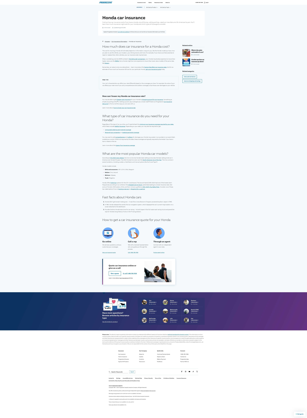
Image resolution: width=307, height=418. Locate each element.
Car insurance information (119, 41)
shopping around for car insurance (152, 99)
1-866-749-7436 (199, 3)
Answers (139, 7)
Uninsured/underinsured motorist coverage (118, 130)
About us (167, 2)
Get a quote (115, 273)
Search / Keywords (116, 372)
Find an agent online (158, 252)
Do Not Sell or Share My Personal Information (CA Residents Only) (124, 380)
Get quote (300, 414)
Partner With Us (184, 361)
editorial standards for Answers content (178, 334)
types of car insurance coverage (125, 145)
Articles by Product (151, 7)
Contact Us (183, 356)
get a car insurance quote (153, 69)
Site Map (118, 378)
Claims (150, 2)
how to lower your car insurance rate (124, 108)
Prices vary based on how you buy (148, 390)
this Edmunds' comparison (137, 59)
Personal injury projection (112, 132)
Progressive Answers (123, 359)
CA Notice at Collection (168, 378)
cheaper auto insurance (123, 99)
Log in (207, 2)
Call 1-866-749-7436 (133, 252)
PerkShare (159, 361)
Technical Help (138, 378)
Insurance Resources (181, 378)
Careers (141, 356)
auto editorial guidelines (123, 31)
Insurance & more (141, 2)
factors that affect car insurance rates (155, 67)
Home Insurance (122, 356)
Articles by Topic (164, 7)
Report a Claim (161, 356)
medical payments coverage (130, 132)
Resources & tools (158, 2)
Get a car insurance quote (109, 252)
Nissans (107, 63)
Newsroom (142, 361)
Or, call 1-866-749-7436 (130, 273)
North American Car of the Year (152, 160)
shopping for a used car (138, 189)
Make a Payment (161, 359)
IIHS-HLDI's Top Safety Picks (151, 187)
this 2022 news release (117, 158)
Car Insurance (121, 354)
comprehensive (120, 137)
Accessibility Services (128, 378)
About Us (141, 354)
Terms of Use (158, 378)
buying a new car (124, 189)
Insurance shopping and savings (192, 81)
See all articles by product (110, 322)
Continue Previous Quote (163, 354)
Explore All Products (123, 361)
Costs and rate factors (189, 76)
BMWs (117, 61)
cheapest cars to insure (135, 185)
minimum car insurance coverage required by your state (156, 124)
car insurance (124, 278)
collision (130, 137)
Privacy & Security (148, 378)
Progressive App (184, 359)
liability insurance (120, 126)
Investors (141, 359)
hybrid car (114, 182)
